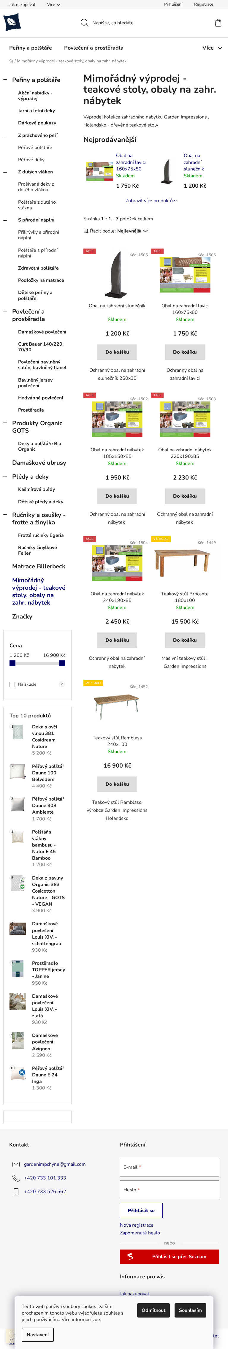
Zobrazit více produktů (149, 200)
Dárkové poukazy (37, 123)
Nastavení (38, 1334)
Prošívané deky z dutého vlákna (36, 187)
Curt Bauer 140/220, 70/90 (41, 347)
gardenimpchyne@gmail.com (55, 1164)
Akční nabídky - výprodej (35, 96)
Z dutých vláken (35, 172)
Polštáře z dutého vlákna (37, 205)
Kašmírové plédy (36, 489)
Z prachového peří (38, 135)
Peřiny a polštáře (36, 80)
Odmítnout (153, 1310)
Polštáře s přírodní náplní (38, 253)
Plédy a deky (30, 476)
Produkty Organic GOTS (37, 427)
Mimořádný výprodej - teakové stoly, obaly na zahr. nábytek (38, 591)
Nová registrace (136, 1225)
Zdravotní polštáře (38, 268)
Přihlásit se (141, 1210)
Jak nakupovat (22, 4)
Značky (22, 616)
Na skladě (40, 684)
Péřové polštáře (35, 147)
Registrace (203, 4)
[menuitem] (30, 48)
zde (96, 1319)
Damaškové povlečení (42, 332)
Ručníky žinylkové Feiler (37, 550)
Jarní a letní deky (36, 110)
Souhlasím (190, 1310)
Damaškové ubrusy (39, 462)
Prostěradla (31, 410)
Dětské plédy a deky (40, 502)
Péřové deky (31, 159)
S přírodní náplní (36, 220)
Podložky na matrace (41, 280)
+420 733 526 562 (45, 1191)
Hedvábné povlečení (40, 398)
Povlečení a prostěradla (28, 315)
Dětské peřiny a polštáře (35, 295)
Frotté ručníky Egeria (41, 535)
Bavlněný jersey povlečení (35, 383)
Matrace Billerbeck (38, 566)
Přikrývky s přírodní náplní (38, 235)
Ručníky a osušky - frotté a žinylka (39, 518)
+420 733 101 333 (45, 1178)
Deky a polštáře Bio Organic (39, 446)
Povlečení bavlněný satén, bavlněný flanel (42, 365)
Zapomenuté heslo (140, 1233)
